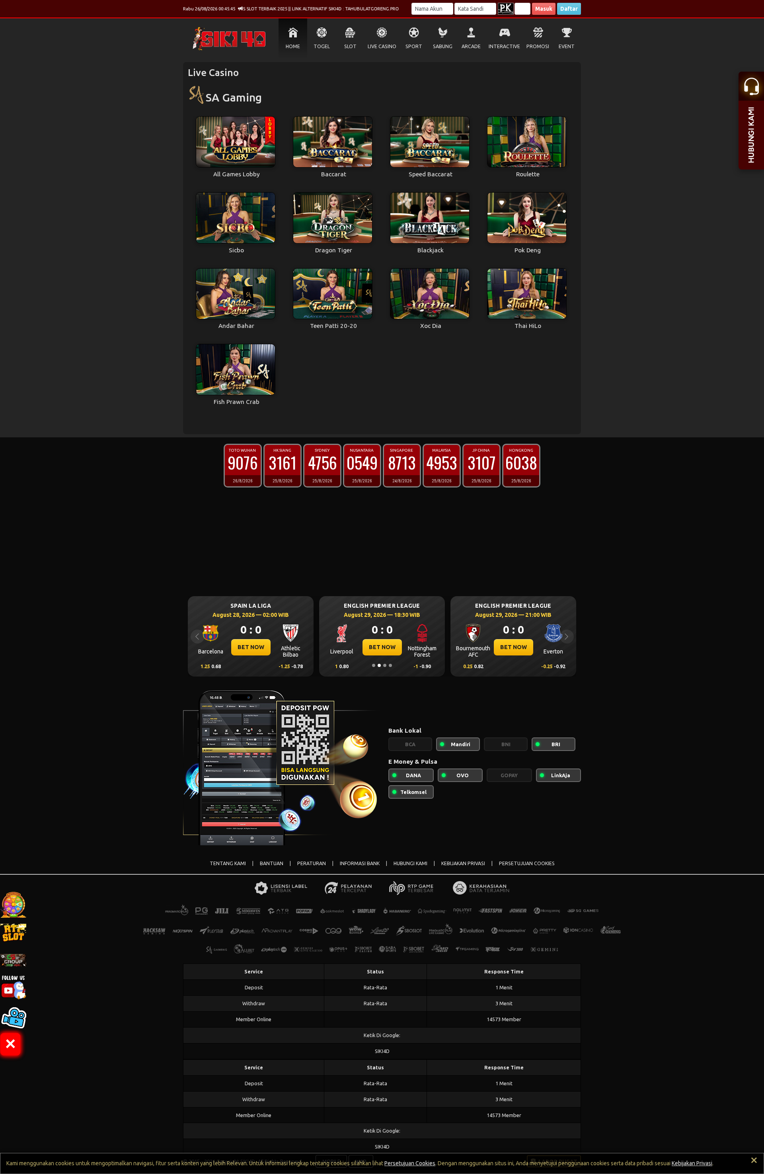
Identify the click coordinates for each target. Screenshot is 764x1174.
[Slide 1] (373, 665)
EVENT (567, 46)
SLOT (350, 46)
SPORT (413, 46)
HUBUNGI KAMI (410, 863)
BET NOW (251, 647)
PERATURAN (311, 863)
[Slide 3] (384, 665)
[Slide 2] (379, 665)
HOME (293, 46)
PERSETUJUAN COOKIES (527, 863)
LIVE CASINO (382, 46)
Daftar (569, 9)
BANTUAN (271, 863)
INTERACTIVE (504, 46)
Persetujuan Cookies (409, 1163)
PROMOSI (537, 46)
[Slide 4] (390, 665)
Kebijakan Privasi (692, 1163)
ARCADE (471, 46)
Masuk (543, 9)
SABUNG (442, 46)
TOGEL (322, 46)
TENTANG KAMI (228, 863)
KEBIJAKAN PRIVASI (463, 863)
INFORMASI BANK (360, 863)
